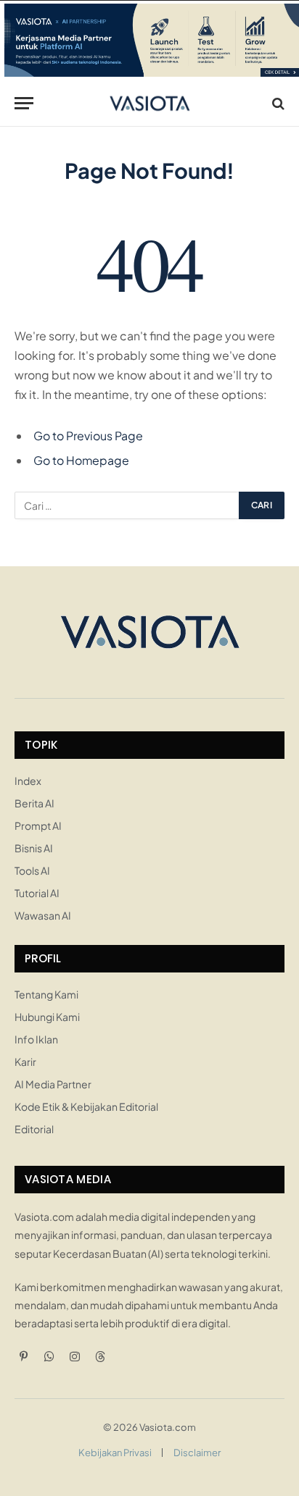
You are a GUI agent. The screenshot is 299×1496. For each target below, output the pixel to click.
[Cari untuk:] (127, 505)
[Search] (276, 103)
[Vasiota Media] (150, 103)
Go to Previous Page (88, 435)
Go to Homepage (81, 460)
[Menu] (24, 103)
